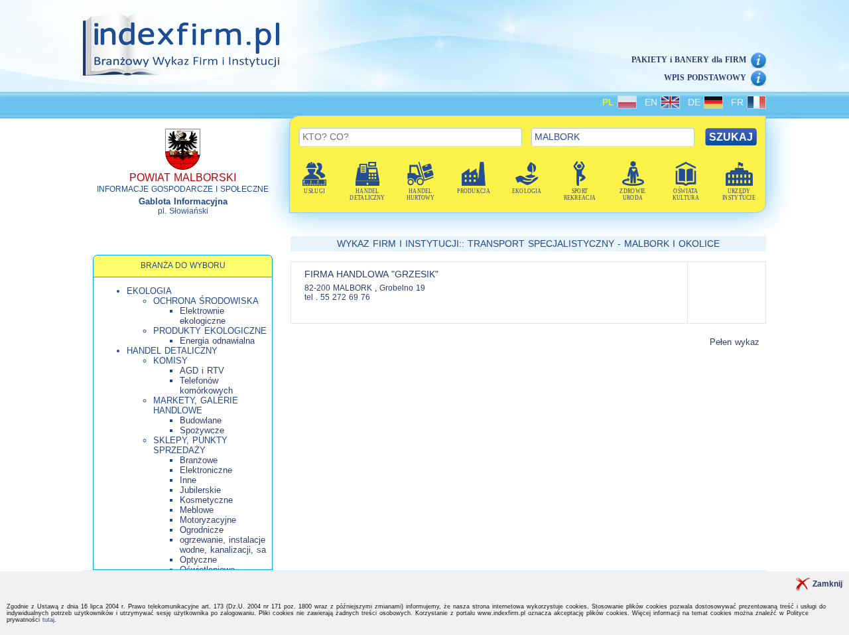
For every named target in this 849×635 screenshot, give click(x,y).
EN (653, 102)
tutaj (48, 619)
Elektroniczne (206, 470)
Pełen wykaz (734, 342)
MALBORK (354, 288)
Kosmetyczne (206, 500)
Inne (188, 480)
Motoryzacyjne (208, 520)
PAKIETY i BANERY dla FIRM (688, 59)
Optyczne (198, 560)
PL (610, 102)
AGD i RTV (202, 371)
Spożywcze (202, 430)
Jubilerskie (200, 490)
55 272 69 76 (345, 297)
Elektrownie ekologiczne (203, 316)
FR (739, 102)
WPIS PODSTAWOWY (705, 77)
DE (696, 102)
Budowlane (201, 420)
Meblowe (197, 510)
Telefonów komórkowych (206, 385)
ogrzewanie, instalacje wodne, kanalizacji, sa (223, 545)
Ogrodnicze (202, 530)
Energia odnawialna (217, 341)
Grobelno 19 (402, 288)
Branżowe (199, 460)
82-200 (317, 288)
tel (308, 297)
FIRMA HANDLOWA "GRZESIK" (371, 274)
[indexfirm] (181, 44)
